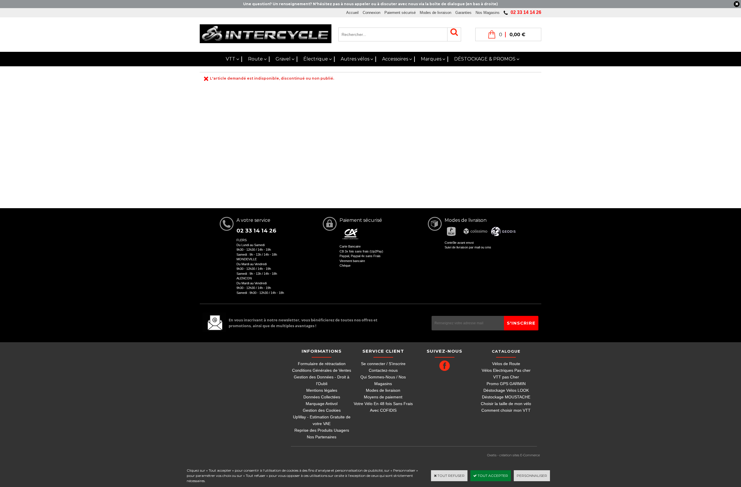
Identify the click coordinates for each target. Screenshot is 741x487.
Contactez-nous (383, 370)
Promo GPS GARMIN (506, 383)
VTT (230, 59)
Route (255, 59)
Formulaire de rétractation (322, 363)
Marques (431, 59)
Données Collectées (321, 397)
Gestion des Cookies (322, 410)
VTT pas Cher (506, 377)
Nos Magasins (488, 12)
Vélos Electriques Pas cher (506, 370)
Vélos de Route (506, 363)
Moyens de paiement (383, 397)
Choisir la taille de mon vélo (506, 403)
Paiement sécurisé (400, 12)
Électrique (315, 59)
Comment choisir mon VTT (506, 410)
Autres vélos (355, 59)
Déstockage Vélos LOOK (506, 390)
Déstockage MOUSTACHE (506, 397)
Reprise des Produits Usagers (321, 430)
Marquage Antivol (322, 403)
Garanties (463, 12)
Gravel (283, 59)
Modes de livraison (435, 12)
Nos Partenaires (321, 437)
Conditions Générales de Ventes (321, 370)
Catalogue (506, 351)
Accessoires (395, 59)
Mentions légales (321, 390)
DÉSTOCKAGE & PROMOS (485, 59)
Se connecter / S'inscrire (383, 363)
